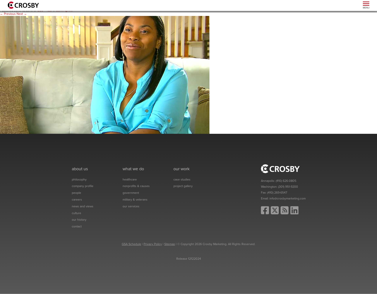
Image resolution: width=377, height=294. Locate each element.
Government (131, 193)
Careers (77, 199)
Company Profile (82, 186)
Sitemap (169, 244)
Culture (76, 213)
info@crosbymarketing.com (287, 198)
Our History (79, 220)
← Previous (8, 14)
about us (80, 169)
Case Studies (181, 179)
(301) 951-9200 (288, 187)
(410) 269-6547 (277, 192)
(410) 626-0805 (286, 181)
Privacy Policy (153, 244)
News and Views (82, 206)
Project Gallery (183, 186)
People (76, 193)
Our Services (131, 206)
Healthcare (130, 179)
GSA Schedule (131, 244)
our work (181, 169)
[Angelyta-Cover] (104, 75)
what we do (133, 169)
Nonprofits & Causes (136, 186)
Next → (22, 14)
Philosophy (79, 179)
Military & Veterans (135, 199)
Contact (77, 226)
